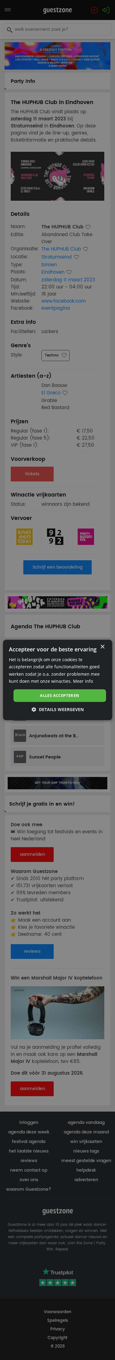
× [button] (102, 647)
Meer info (83, 681)
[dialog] (57, 680)
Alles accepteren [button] (59, 695)
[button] (58, 710)
